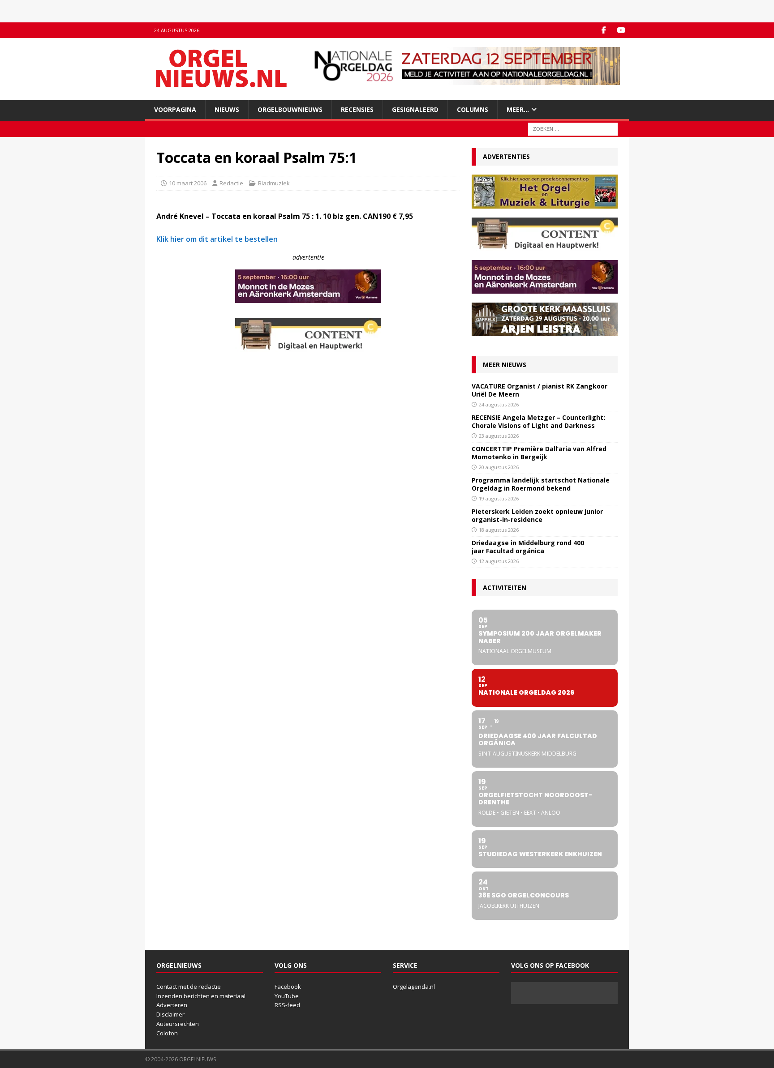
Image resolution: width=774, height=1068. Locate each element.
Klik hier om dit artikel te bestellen (217, 239)
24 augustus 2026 (499, 404)
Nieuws (227, 109)
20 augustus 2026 (499, 467)
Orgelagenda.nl (414, 987)
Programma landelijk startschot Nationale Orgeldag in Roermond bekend (541, 484)
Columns (472, 109)
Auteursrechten (177, 1024)
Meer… (518, 109)
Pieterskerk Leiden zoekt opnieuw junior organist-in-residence (537, 515)
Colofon (167, 1033)
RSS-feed (287, 1005)
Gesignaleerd (415, 109)
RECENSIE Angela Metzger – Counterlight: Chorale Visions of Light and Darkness (538, 421)
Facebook (288, 987)
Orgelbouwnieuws (290, 109)
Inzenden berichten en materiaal (200, 996)
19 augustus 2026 (499, 498)
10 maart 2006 (187, 183)
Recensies (357, 109)
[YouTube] (621, 30)
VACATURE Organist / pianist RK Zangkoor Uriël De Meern (539, 390)
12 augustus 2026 (499, 561)
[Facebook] (603, 30)
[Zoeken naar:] (573, 128)
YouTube (287, 996)
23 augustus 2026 (499, 435)
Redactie (231, 183)
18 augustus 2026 (499, 529)
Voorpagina (175, 109)
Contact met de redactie (188, 987)
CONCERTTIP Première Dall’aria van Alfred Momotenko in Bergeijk (539, 452)
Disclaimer (170, 1014)
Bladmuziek (274, 183)
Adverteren (171, 1005)
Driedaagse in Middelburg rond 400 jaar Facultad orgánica (528, 546)
